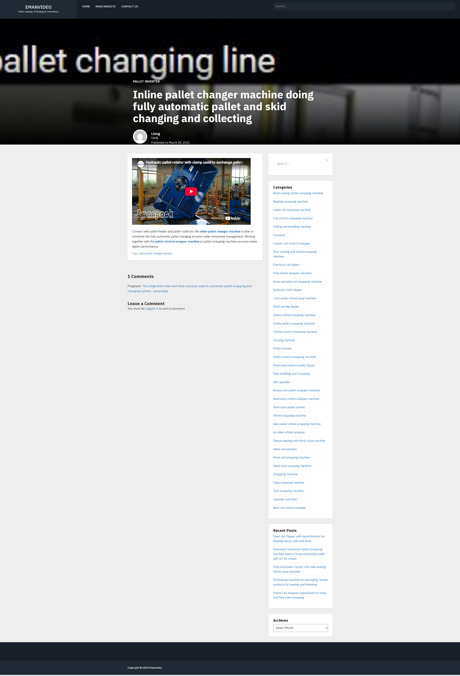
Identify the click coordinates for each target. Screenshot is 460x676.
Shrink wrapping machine (289, 415)
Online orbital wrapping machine (294, 315)
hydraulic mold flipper (287, 290)
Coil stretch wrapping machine (293, 218)
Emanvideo (155, 667)
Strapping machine (285, 474)
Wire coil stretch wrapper (289, 508)
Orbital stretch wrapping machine (295, 332)
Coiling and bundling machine (292, 226)
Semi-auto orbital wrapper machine (296, 399)
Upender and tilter (285, 499)
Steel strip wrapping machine (292, 466)
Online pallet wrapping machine (294, 323)
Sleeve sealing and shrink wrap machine (299, 440)
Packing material (284, 340)
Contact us (129, 6)
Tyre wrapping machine (288, 491)
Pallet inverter (146, 81)
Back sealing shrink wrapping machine (298, 193)
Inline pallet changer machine (155, 253)
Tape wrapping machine (288, 482)
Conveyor (279, 235)
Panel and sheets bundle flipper (294, 365)
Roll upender (281, 382)
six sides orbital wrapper (289, 432)
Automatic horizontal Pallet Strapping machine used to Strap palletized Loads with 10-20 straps (299, 553)
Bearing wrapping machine (290, 201)
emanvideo (38, 7)
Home (86, 6)
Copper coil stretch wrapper (291, 243)
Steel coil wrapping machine (291, 457)
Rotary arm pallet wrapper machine (296, 390)
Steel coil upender (285, 449)
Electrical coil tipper (286, 264)
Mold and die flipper (286, 306)
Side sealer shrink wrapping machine (297, 424)
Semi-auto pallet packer (289, 407)
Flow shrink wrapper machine (292, 273)
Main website (106, 6)
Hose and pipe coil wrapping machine (297, 281)
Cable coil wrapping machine (292, 210)
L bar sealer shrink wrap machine (294, 298)
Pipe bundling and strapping (291, 373)
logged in (151, 308)
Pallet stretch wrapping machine (294, 357)
